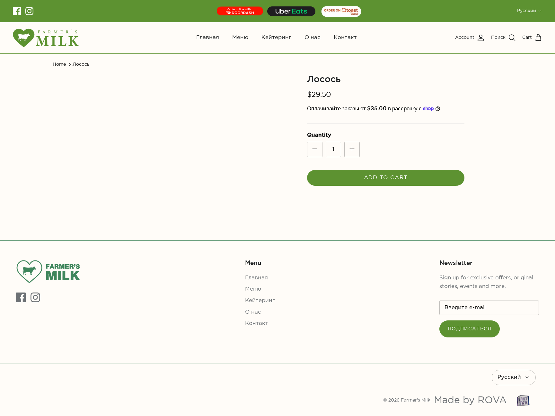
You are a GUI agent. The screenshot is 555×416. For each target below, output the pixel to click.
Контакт (345, 37)
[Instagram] (29, 11)
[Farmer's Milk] (46, 38)
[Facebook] (17, 11)
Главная (207, 37)
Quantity (319, 135)
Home (59, 64)
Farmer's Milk (415, 400)
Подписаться (469, 329)
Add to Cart (386, 177)
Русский (526, 11)
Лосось (81, 64)
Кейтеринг (276, 37)
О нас (312, 37)
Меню (240, 37)
